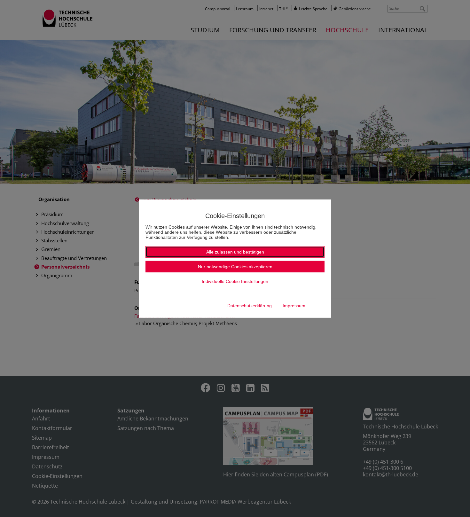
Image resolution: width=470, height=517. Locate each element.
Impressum (294, 305)
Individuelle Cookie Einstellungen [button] (235, 281)
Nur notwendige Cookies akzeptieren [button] (235, 266)
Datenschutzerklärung (249, 305)
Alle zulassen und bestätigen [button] (235, 252)
